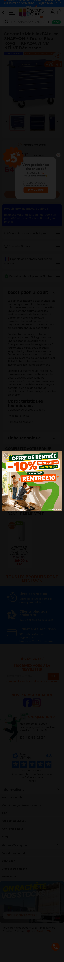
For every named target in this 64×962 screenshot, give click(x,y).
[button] (6, 455)
